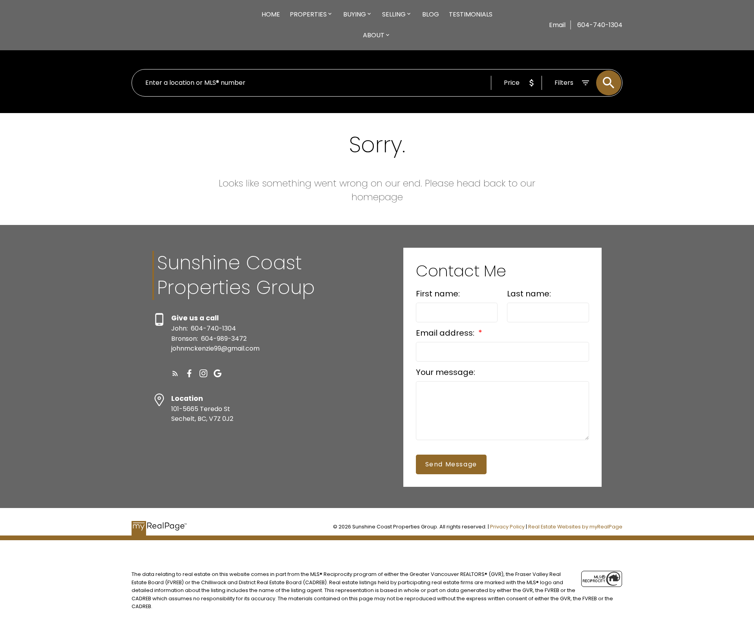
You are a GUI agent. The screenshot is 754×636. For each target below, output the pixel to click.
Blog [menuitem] (430, 14)
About (373, 35)
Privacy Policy (507, 526)
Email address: (446, 332)
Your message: (445, 372)
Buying (354, 14)
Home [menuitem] (271, 14)
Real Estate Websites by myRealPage (575, 526)
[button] (175, 373)
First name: (438, 293)
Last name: (529, 293)
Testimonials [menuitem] (470, 14)
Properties (308, 14)
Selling (394, 14)
